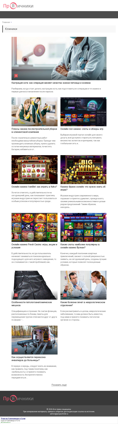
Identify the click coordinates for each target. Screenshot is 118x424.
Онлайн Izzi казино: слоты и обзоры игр (81, 129)
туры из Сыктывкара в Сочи (10, 420)
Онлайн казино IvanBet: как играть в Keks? (34, 186)
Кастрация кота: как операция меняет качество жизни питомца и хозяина (51, 82)
